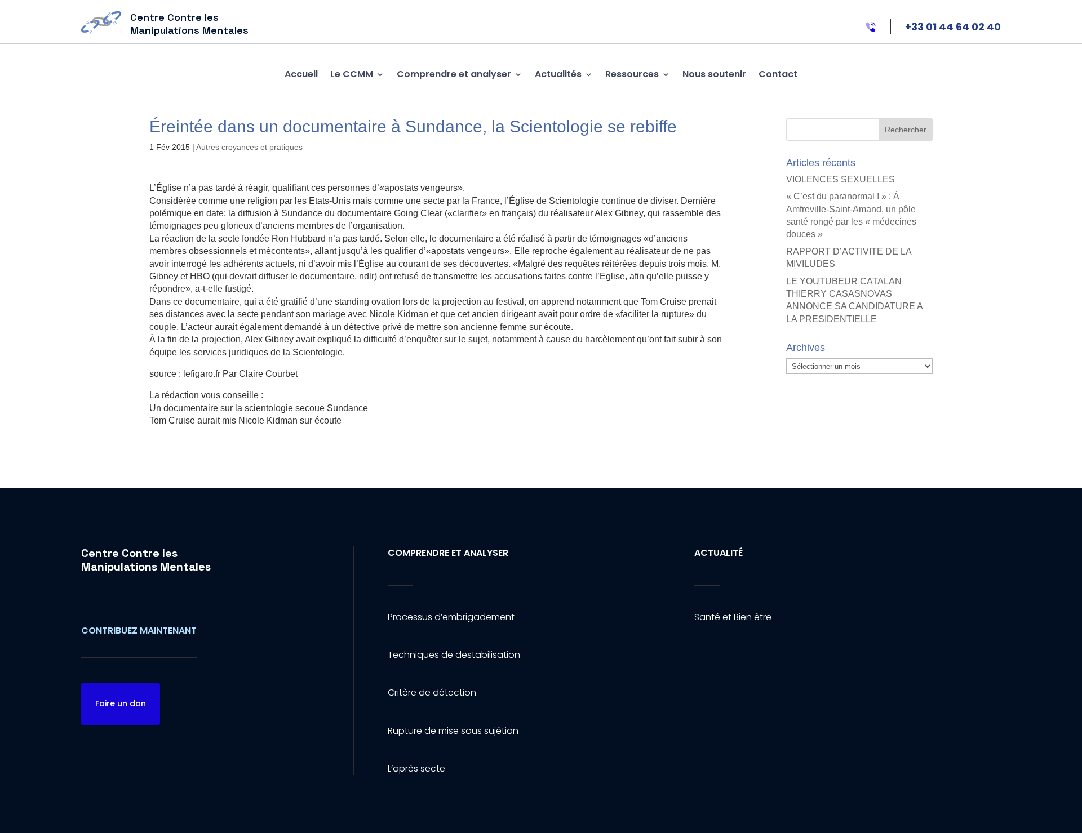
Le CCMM (351, 74)
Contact (778, 74)
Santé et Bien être (732, 617)
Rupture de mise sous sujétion (453, 730)
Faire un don (120, 703)
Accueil (301, 74)
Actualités (558, 74)
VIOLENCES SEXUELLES (840, 179)
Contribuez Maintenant (139, 630)
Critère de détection (432, 692)
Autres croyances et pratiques (249, 147)
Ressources (632, 74)
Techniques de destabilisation (454, 654)
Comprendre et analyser (454, 74)
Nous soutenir (714, 74)
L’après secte (416, 768)
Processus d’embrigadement (451, 617)
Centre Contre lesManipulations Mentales (146, 560)
